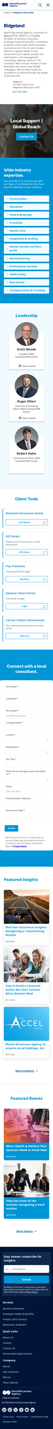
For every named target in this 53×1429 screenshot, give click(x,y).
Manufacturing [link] (20, 258)
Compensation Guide (39, 1416)
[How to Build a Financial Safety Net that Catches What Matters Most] (26, 965)
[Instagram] (10, 1410)
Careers (7, 1342)
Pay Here (24, 579)
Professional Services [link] (23, 266)
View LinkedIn (28, 366)
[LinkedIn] (32, 1409)
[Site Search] (40, 5)
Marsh (7, 35)
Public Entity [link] (18, 274)
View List (24, 636)
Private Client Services (15, 1319)
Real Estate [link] (17, 282)
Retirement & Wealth (14, 1324)
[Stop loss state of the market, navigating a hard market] (26, 1180)
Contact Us (9, 1348)
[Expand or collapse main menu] (48, 5)
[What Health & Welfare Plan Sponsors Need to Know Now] (26, 1126)
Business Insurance (13, 1308)
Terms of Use (8, 1416)
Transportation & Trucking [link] (27, 290)
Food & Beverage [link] (21, 214)
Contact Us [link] (26, 136)
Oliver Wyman (10, 1382)
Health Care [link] (18, 230)
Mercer (7, 1377)
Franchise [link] (16, 222)
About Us (8, 1337)
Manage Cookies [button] (10, 1421)
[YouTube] (27, 1409)
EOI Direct (24, 552)
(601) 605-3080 (20, 91)
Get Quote (24, 522)
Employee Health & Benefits (18, 1313)
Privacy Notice (22, 1416)
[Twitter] (15, 1409)
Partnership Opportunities (17, 1353)
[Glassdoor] (4, 1410)
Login (24, 606)
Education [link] (16, 206)
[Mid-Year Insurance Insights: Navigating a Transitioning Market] (26, 907)
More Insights (24, 1071)
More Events (24, 1231)
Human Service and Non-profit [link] (25, 248)
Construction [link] (18, 198)
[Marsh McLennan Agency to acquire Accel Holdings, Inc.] (26, 1024)
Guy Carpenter (11, 1371)
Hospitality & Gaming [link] (24, 238)
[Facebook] (21, 1409)
